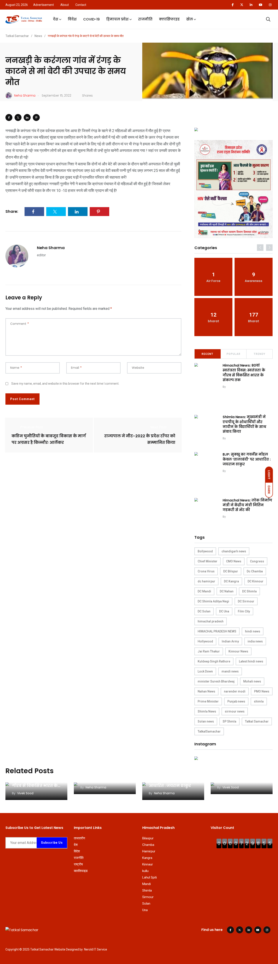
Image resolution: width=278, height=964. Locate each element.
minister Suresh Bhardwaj (216, 681)
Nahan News (206, 691)
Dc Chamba (255, 571)
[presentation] (260, 247)
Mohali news (252, 681)
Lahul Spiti (149, 877)
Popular (233, 353)
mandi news (230, 671)
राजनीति (145, 19)
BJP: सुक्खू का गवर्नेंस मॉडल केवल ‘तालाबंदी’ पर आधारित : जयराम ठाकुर (247, 459)
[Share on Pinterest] (36, 117)
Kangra (147, 858)
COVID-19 (91, 19)
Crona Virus (206, 571)
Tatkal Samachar (257, 721)
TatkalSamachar (209, 731)
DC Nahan (226, 591)
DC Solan (204, 611)
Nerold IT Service (95, 949)
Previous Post (31, 427)
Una (145, 910)
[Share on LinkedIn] (27, 117)
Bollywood (205, 551)
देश (55, 19)
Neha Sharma (51, 247)
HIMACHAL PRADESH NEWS (217, 631)
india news (255, 641)
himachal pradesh (210, 621)
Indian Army (230, 641)
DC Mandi (204, 591)
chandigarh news (234, 551)
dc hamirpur (206, 581)
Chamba (148, 845)
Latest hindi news (251, 661)
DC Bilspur (230, 571)
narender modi (234, 691)
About (64, 5)
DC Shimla (249, 591)
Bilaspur (148, 838)
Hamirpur (148, 851)
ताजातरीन (79, 838)
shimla (259, 701)
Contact (80, 5)
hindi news (252, 631)
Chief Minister (207, 561)
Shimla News (207, 711)
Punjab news (236, 701)
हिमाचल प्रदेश (117, 19)
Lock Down (205, 671)
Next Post (158, 427)
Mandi (146, 884)
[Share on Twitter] (18, 117)
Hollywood (205, 641)
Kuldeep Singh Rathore (214, 661)
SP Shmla (229, 721)
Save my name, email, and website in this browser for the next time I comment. (65, 383)
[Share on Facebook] (8, 117)
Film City (244, 611)
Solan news (206, 721)
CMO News (233, 561)
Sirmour (148, 897)
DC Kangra (231, 581)
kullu (145, 871)
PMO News (261, 691)
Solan (146, 903)
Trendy (259, 353)
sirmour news (235, 711)
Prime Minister (208, 701)
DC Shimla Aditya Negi (213, 601)
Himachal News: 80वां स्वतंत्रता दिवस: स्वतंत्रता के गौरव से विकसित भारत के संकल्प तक (244, 372)
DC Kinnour (255, 581)
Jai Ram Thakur (209, 651)
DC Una (224, 611)
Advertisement (43, 5)
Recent (207, 353)
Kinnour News (238, 651)
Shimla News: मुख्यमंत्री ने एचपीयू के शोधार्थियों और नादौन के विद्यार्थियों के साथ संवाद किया (244, 424)
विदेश (72, 19)
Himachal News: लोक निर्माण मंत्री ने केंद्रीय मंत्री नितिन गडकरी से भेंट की (247, 505)
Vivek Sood (234, 387)
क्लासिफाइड (169, 19)
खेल (189, 19)
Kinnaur (147, 864)
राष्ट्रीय (78, 864)
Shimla (147, 890)
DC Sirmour (246, 601)
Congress (257, 561)
